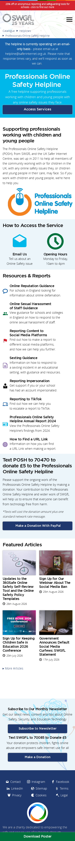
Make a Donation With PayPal (37, 525)
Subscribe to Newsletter (38, 728)
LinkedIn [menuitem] (17, 788)
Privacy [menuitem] (16, 795)
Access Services (37, 109)
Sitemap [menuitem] (41, 788)
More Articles (14, 668)
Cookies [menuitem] (41, 795)
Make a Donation (37, 757)
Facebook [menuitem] (62, 782)
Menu (68, 19)
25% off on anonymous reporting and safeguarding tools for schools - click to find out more (38, 5)
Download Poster (38, 836)
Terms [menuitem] (64, 788)
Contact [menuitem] (15, 782)
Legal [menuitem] (64, 795)
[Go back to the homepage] (18, 19)
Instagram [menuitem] (38, 782)
